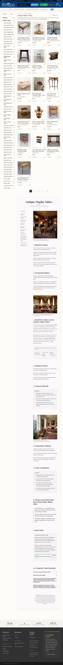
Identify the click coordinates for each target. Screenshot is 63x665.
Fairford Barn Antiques (53, 124)
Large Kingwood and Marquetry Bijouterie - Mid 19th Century (23, 179)
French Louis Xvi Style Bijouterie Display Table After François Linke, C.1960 (23, 40)
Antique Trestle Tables (9, 164)
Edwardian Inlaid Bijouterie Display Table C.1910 (41, 314)
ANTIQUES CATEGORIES (19, 9)
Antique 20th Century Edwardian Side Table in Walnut (53, 151)
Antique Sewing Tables (9, 145)
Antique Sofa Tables (9, 152)
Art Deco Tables (9, 178)
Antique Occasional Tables (9, 112)
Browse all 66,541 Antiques (6, 636)
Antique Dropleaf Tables (9, 63)
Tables (22, 13)
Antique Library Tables (9, 91)
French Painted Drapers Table (23, 94)
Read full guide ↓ (44, 19)
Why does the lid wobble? (39, 575)
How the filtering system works (19, 644)
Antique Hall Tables (9, 82)
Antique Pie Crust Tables (9, 125)
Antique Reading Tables (9, 134)
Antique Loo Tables (9, 93)
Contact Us (17, 637)
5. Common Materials (22, 227)
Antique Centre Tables (9, 39)
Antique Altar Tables (9, 22)
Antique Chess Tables (9, 41)
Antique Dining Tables (9, 54)
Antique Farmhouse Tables (9, 75)
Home (18, 13)
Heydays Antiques (37, 96)
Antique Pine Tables (9, 130)
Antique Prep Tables (9, 132)
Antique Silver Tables (9, 149)
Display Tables (26, 13)
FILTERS (44, 4)
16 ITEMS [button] (51, 0)
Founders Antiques (37, 68)
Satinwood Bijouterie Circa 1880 (52, 122)
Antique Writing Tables (9, 176)
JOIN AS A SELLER (51, 654)
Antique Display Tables (9, 57)
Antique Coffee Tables (9, 43)
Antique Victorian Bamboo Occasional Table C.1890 (37, 67)
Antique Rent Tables (9, 140)
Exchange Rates (6, 651)
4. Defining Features (22, 224)
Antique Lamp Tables (9, 89)
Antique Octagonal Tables (9, 115)
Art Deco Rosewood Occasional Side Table (52, 66)
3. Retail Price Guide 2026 (23, 221)
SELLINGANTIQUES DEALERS (32, 9)
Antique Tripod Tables (9, 167)
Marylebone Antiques (52, 68)
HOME (10, 9)
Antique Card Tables (9, 36)
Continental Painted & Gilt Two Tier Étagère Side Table (23, 123)
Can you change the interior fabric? (42, 572)
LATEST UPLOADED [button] (37, 0)
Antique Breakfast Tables (9, 34)
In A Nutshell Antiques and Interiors (55, 40)
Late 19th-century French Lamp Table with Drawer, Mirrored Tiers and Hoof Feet (39, 152)
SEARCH (34, 4)
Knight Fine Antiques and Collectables (25, 40)
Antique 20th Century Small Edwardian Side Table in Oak (23, 67)
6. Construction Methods (23, 230)
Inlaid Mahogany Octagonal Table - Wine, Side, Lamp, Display (38, 95)
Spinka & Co (21, 152)
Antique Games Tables (9, 77)
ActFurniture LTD (22, 68)
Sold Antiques (5, 639)
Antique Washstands (9, 169)
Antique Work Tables (9, 174)
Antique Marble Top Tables (9, 100)
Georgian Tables (9, 181)
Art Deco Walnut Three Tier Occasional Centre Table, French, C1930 (38, 123)
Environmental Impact (19, 646)
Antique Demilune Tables (9, 51)
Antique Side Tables (9, 147)
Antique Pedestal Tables (9, 119)
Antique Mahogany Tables (9, 97)
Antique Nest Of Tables (9, 106)
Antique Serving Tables (9, 142)
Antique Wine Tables (9, 171)
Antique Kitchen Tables (9, 86)
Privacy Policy (5, 653)
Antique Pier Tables (9, 127)
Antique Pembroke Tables (9, 122)
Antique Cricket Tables (9, 49)
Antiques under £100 (7, 638)
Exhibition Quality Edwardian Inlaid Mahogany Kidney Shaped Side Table (22, 152)
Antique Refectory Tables (9, 138)
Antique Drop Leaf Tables (9, 61)
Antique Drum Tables (9, 65)
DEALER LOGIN (59, 0)
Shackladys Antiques (37, 40)
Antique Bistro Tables (9, 29)
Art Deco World (36, 124)
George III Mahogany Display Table (39, 440)
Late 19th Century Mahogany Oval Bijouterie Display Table (53, 95)
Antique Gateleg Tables (9, 79)
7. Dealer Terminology (23, 233)
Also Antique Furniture (23, 124)
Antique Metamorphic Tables (9, 104)
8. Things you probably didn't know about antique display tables (23, 238)
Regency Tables (9, 183)
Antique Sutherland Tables (9, 155)
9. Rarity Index (23, 242)
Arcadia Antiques (22, 96)
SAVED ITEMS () (44, 9)
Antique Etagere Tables (9, 68)
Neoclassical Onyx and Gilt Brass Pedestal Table (38, 38)
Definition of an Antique (7, 646)
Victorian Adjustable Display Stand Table (52, 38)
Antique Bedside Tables (9, 25)
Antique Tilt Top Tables (9, 162)
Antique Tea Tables (9, 160)
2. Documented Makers (23, 217)
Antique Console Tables (9, 46)
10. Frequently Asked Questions (23, 245)
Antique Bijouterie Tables (9, 27)
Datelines (4, 648)
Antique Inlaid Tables (9, 84)
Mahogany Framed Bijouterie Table (39, 239)
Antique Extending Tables (9, 71)
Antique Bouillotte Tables (9, 32)
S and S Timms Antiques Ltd (53, 96)
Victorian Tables (9, 187)
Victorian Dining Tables (9, 185)
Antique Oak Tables (9, 109)
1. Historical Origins (22, 214)
